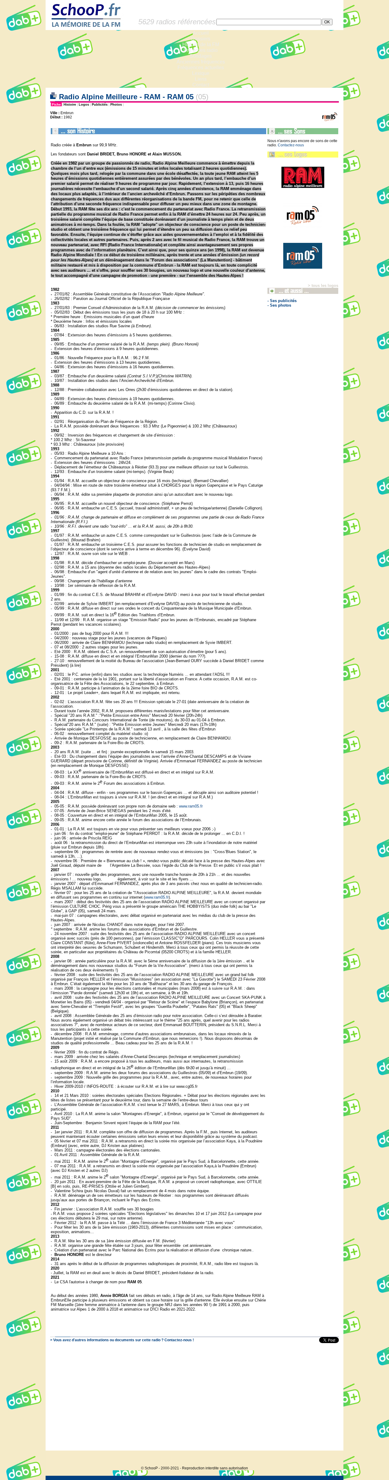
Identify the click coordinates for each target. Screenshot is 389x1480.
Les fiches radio (201, 50)
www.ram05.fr (191, 806)
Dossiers (200, 38)
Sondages (201, 56)
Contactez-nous (291, 145)
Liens (201, 79)
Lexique (200, 73)
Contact (200, 84)
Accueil (201, 33)
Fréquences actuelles (200, 67)
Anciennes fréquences (201, 61)
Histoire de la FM (200, 44)
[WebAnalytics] (331, 1458)
